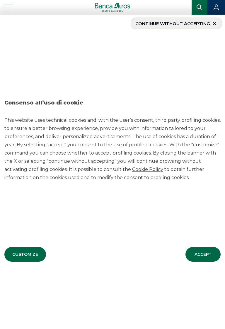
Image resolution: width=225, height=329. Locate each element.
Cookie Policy (147, 169)
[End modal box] (2, 15)
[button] (25, 254)
